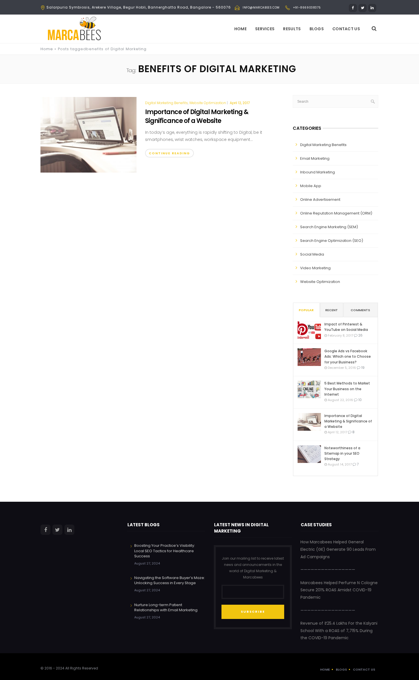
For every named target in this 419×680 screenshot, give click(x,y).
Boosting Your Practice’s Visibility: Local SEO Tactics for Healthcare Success (164, 550)
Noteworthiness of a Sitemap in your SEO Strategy (342, 453)
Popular (306, 310)
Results (292, 29)
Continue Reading (169, 153)
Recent (331, 310)
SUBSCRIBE (253, 611)
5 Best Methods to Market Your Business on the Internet (347, 388)
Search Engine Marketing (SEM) (329, 227)
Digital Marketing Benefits (166, 103)
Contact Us (346, 29)
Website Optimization (207, 103)
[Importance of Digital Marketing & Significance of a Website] (88, 134)
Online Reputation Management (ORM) (336, 213)
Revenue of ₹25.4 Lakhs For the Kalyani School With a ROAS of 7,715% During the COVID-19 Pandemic (338, 630)
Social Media (312, 254)
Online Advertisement (320, 199)
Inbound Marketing (317, 172)
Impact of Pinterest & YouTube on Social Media (346, 327)
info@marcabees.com (261, 7)
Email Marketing (314, 158)
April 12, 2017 (240, 102)
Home (240, 29)
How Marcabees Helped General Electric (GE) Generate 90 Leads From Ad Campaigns (338, 549)
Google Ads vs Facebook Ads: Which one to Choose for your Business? (347, 356)
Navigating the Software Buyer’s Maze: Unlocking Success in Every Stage (169, 580)
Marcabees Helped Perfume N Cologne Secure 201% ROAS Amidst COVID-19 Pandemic (339, 590)
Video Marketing (315, 268)
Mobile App (310, 186)
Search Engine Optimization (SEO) (331, 240)
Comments (360, 310)
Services (264, 29)
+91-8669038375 (307, 7)
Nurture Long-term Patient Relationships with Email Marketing (166, 607)
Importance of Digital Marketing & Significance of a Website (196, 116)
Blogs (317, 29)
